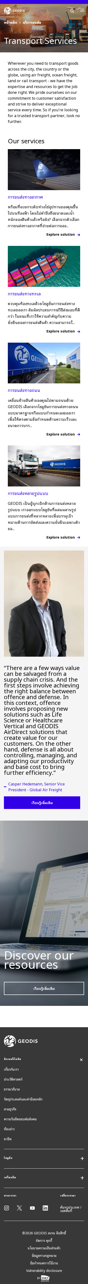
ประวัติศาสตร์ (13, 1079)
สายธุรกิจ (10, 1109)
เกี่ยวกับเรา (11, 1069)
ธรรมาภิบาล (12, 1089)
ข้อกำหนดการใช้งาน (44, 1262)
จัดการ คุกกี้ (44, 1240)
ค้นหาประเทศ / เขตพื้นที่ (70, 1208)
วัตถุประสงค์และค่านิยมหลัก (23, 1099)
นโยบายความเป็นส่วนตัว (44, 1247)
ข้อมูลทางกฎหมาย (44, 1255)
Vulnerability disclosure (44, 1270)
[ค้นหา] (72, 10)
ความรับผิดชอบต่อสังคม (20, 1119)
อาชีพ (7, 1138)
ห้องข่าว (9, 1128)
